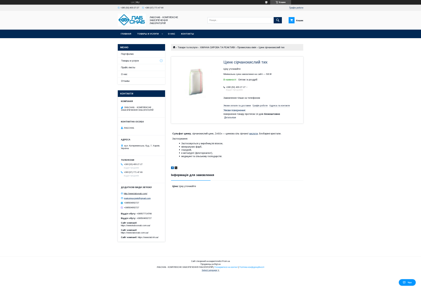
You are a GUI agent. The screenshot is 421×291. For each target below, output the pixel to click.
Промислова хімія (246, 47)
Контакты (187, 34)
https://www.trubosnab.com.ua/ (135, 225)
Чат (410, 282)
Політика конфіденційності (251, 267)
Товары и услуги (148, 34)
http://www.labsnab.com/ (135, 193)
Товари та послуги (188, 47)
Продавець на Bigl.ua (210, 264)
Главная (126, 34)
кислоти (253, 133)
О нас (171, 34)
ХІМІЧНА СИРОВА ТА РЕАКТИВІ (217, 47)
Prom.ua (226, 261)
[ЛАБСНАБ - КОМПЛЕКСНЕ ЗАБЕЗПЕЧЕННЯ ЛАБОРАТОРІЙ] (132, 25)
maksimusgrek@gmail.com (137, 198)
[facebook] (172, 168)
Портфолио (127, 54)
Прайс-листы (128, 67)
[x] (176, 168)
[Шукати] (278, 20)
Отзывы (125, 81)
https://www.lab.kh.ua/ (148, 237)
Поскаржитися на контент (226, 267)
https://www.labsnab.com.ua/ (135, 232)
